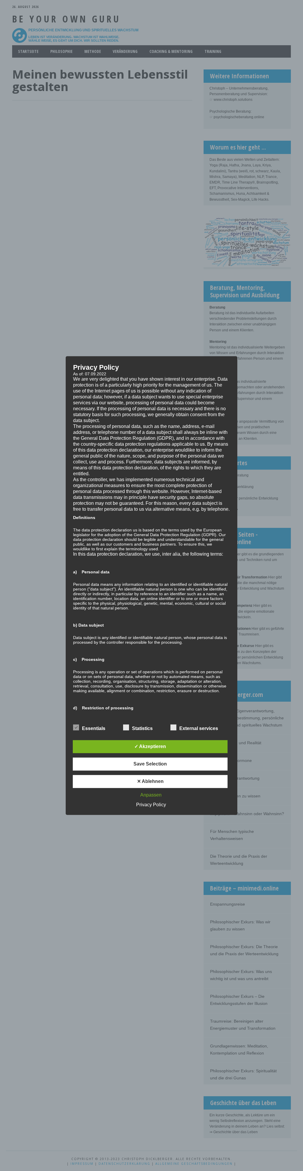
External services (198, 728)
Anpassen (151, 794)
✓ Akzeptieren (150, 746)
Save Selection (150, 763)
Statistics (142, 728)
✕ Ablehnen (150, 781)
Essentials (93, 728)
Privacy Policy (151, 804)
